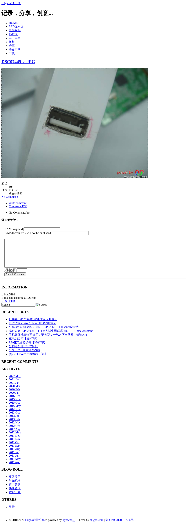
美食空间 (15, 49)
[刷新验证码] (10, 270)
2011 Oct (14, 442)
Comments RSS (18, 206)
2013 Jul (14, 415)
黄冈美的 (15, 476)
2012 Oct (14, 425)
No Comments (9, 196)
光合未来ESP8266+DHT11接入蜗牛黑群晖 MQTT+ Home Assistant (51, 330)
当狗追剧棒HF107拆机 (23, 346)
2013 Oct (14, 412)
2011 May (15, 458)
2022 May (15, 376)
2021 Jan (14, 382)
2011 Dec (14, 435)
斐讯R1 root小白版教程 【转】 (28, 354)
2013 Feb (14, 419)
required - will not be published (27, 233)
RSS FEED (8, 301)
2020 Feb (14, 389)
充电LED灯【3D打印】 (24, 338)
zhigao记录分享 (11, 3)
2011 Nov (14, 439)
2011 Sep (14, 445)
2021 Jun (14, 379)
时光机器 (15, 480)
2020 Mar (14, 386)
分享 (12, 45)
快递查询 (15, 488)
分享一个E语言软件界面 (24, 350)
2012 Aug (14, 429)
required (13, 229)
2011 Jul (14, 452)
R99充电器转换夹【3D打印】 (28, 342)
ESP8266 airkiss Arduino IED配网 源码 (32, 323)
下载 (12, 53)
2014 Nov (15, 409)
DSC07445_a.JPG (18, 61)
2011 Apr (14, 462)
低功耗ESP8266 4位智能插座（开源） (33, 319)
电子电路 (15, 38)
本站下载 (15, 492)
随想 (12, 41)
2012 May (15, 432)
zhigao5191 (96, 520)
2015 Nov (15, 399)
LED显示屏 (16, 26)
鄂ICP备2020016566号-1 (120, 520)
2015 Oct (14, 402)
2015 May (15, 405)
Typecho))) (68, 520)
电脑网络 (15, 30)
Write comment (17, 203)
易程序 (13, 34)
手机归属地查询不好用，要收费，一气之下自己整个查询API (48, 334)
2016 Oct (14, 396)
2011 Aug (14, 448)
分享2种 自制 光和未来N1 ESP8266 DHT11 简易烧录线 (44, 327)
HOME (13, 22)
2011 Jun (14, 455)
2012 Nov (15, 422)
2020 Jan (14, 392)
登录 (12, 506)
